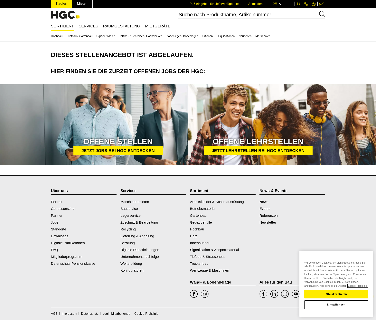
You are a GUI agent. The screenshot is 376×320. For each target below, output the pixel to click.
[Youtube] (296, 294)
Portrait (56, 202)
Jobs (54, 222)
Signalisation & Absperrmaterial (214, 250)
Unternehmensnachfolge (139, 257)
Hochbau (56, 36)
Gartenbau (198, 216)
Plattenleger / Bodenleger (182, 36)
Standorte (58, 229)
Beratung (127, 243)
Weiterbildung (131, 264)
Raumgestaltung (121, 26)
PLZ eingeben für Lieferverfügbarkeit (215, 3)
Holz (193, 236)
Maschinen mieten (134, 202)
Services (88, 26)
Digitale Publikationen (68, 243)
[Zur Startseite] (65, 15)
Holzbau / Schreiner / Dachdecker (140, 36)
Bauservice (129, 209)
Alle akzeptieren (336, 294)
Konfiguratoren (132, 270)
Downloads (59, 236)
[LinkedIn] (274, 294)
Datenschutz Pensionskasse (73, 264)
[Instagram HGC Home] (205, 294)
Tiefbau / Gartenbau (79, 36)
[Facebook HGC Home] (194, 294)
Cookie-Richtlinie (146, 313)
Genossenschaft (63, 209)
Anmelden (255, 3)
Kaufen (61, 3)
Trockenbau (199, 264)
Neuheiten (245, 36)
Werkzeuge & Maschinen (209, 270)
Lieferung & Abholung (137, 236)
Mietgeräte (157, 26)
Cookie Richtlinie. (358, 285)
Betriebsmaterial (202, 209)
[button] (118, 150)
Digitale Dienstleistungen (139, 250)
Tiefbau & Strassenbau (208, 257)
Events (264, 209)
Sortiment (62, 26)
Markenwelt (262, 36)
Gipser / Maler (105, 36)
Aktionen (207, 36)
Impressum (69, 313)
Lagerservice (130, 216)
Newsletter (267, 222)
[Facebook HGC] (263, 294)
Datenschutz (90, 313)
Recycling (128, 229)
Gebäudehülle (201, 222)
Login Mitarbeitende (116, 313)
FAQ (54, 250)
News (263, 202)
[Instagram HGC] (285, 294)
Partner (56, 216)
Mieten (82, 3)
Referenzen (268, 216)
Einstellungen (336, 304)
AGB (54, 313)
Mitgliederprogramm (66, 257)
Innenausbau (200, 243)
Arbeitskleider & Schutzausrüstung (217, 202)
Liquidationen (226, 36)
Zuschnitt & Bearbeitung (139, 222)
